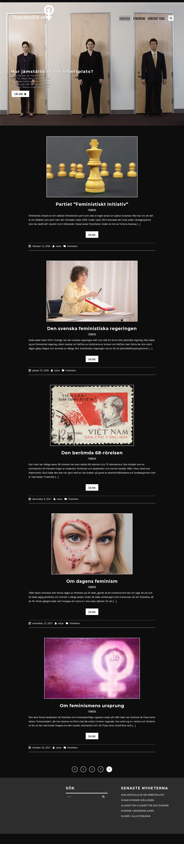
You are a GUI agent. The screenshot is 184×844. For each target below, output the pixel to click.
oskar (58, 246)
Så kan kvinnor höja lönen (137, 800)
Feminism (92, 210)
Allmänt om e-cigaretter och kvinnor (145, 805)
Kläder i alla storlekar (135, 816)
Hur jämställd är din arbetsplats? (142, 794)
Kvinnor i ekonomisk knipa (137, 810)
